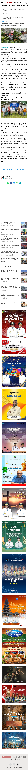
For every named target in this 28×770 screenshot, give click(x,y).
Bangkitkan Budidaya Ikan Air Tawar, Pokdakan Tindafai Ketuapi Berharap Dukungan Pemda (10, 295)
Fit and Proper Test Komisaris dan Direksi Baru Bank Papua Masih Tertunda (11, 271)
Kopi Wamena (5, 172)
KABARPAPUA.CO (5, 48)
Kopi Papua (21, 169)
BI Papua (4, 169)
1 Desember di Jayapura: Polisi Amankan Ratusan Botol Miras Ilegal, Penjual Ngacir (13, 18)
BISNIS (18, 5)
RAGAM (23, 5)
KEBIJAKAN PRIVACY (14, 761)
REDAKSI (8, 759)
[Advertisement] (14, 201)
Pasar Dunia (12, 172)
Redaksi (7, 177)
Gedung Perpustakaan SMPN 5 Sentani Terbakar (12, 13)
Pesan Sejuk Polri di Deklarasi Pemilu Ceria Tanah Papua (13, 12)
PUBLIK (9, 5)
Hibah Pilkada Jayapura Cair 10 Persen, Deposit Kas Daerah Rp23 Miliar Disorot (14, 15)
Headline (16, 169)
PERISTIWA (4, 5)
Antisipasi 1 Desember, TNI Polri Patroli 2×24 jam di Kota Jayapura (13, 10)
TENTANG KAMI (18, 759)
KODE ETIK (12, 759)
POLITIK (14, 5)
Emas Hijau (9, 169)
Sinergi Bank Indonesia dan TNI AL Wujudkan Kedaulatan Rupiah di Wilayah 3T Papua (10, 288)
